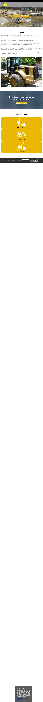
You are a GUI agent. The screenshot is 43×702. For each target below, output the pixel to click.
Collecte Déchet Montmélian (6, 301)
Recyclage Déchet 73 (31, 355)
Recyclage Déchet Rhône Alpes (7, 355)
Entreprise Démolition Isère (6, 572)
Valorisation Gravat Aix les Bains (21, 525)
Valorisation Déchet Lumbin (6, 387)
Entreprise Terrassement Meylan (7, 244)
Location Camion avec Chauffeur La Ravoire (9, 643)
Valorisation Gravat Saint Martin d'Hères (9, 500)
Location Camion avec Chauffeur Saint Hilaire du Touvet (11, 618)
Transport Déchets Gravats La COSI (26, 678)
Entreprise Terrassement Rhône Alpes (22, 269)
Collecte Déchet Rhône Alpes (26, 312)
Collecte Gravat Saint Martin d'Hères (20, 419)
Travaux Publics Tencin (5, 212)
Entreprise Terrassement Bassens (24, 251)
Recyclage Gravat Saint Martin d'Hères (21, 458)
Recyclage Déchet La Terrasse (21, 337)
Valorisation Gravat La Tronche (7, 504)
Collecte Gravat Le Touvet (32, 422)
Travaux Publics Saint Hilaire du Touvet (8, 209)
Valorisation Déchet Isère (20, 394)
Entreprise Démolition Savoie (6, 575)
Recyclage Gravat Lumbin (6, 468)
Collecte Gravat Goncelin (31, 408)
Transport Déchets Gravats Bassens (8, 671)
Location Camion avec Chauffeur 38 (8, 629)
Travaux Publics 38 (4, 216)
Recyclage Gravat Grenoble (33, 451)
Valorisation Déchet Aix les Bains (21, 401)
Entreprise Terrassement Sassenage (8, 237)
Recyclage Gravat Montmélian (7, 465)
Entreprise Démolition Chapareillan (23, 536)
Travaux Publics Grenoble (19, 191)
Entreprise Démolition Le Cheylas (32, 575)
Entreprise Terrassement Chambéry (8, 266)
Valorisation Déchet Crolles (6, 365)
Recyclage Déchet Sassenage (20, 330)
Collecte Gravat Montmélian (6, 426)
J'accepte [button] (19, 698)
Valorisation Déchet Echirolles (35, 369)
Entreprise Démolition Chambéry (34, 568)
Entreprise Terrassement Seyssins (8, 241)
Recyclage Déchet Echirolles (6, 330)
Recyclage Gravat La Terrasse (20, 461)
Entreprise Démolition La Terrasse (8, 554)
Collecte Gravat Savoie (5, 440)
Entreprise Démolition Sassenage (7, 543)
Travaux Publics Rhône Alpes (16, 216)
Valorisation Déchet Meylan (24, 376)
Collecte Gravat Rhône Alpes (26, 436)
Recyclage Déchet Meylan (36, 333)
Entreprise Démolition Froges (7, 561)
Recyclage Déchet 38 (30, 351)
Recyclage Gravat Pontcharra (6, 451)
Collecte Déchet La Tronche (6, 298)
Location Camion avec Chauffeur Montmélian (9, 611)
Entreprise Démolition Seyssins (7, 547)
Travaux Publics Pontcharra (29, 187)
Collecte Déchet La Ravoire (6, 322)
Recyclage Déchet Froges (33, 340)
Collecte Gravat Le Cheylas (26, 440)
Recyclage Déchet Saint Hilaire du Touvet (21, 344)
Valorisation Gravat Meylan (24, 500)
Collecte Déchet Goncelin (33, 283)
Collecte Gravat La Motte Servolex (21, 444)
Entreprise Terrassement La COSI (7, 262)
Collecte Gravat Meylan (33, 419)
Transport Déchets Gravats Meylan (29, 661)
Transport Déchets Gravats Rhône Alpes (9, 689)
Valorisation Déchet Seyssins (34, 372)
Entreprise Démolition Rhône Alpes (33, 572)
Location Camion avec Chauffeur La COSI (9, 621)
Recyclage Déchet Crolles (19, 322)
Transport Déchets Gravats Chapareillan (9, 650)
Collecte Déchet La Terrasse (19, 298)
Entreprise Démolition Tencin (20, 568)
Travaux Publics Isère (29, 212)
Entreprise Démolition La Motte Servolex (25, 579)
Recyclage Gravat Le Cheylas (6, 483)
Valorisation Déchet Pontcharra (33, 365)
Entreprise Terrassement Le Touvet (25, 248)
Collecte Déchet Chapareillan (19, 287)
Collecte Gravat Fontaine (30, 415)
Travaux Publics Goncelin (17, 187)
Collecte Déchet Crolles (22, 283)
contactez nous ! (21, 103)
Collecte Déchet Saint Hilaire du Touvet (19, 305)
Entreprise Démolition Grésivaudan (27, 565)
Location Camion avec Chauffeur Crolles (8, 586)
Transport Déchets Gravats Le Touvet (8, 668)
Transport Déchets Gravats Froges (24, 671)
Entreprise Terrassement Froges (7, 255)
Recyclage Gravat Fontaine (32, 454)
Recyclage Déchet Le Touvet (34, 337)
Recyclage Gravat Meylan (36, 458)
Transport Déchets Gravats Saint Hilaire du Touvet (27, 675)
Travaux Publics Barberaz (22, 223)
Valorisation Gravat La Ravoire (7, 532)
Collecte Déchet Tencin (17, 308)
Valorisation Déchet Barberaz (24, 404)
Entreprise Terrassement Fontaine (24, 237)
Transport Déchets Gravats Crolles (26, 643)
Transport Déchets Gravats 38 (22, 686)
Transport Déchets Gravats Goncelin (8, 646)
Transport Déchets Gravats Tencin (8, 682)
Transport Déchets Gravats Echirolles (8, 654)
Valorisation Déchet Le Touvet (36, 379)
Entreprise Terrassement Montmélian (8, 251)
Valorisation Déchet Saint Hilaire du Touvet (22, 387)
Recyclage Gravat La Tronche (6, 461)
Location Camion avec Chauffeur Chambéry (9, 625)
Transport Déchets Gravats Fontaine (8, 657)
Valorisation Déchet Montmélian (7, 383)
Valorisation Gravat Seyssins (33, 497)
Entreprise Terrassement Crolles (7, 226)
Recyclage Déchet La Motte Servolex (8, 362)
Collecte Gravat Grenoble (32, 411)
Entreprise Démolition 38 (19, 572)
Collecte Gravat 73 (15, 440)
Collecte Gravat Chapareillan (19, 411)
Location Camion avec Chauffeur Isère (27, 625)
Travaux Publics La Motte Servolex (8, 223)
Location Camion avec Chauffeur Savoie (8, 632)
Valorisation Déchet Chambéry (7, 394)
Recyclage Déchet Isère (19, 351)
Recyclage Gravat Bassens (20, 465)
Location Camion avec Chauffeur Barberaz (31, 639)
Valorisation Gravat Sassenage (7, 497)
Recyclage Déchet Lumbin (6, 344)
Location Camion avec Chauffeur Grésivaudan (33, 618)
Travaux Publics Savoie (28, 216)
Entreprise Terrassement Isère (23, 266)
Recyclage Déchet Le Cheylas (6, 358)
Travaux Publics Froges (17, 205)
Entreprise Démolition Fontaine (22, 543)
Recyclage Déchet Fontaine (33, 330)
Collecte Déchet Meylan (34, 294)
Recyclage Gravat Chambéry (6, 476)
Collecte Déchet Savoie (5, 315)
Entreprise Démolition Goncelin (34, 532)
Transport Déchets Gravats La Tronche (8, 664)
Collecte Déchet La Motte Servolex (21, 319)
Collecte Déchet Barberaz (35, 319)
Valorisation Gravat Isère (19, 518)
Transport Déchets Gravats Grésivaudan (9, 678)
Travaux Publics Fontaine (18, 194)
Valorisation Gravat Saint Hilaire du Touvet (22, 511)
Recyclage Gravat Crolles (18, 447)
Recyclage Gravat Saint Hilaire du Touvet (21, 468)
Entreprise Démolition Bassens (22, 557)
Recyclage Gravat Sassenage (19, 454)
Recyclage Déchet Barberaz (23, 362)
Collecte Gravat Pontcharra (6, 411)
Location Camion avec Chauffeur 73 (25, 632)
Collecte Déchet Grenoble (32, 287)
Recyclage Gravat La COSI (20, 472)
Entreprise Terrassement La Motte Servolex (9, 280)
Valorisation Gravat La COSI (21, 515)
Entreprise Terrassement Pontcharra (8, 230)
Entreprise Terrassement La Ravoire (8, 283)
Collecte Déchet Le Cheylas (27, 315)
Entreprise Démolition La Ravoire (22, 582)
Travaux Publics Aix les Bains (28, 219)
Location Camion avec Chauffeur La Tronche (27, 604)
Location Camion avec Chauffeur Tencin (26, 621)
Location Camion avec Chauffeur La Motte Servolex (11, 639)
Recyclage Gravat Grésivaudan (7, 472)
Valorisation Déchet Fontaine (20, 372)
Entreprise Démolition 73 (19, 575)
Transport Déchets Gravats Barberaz (8, 700)
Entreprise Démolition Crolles (20, 532)
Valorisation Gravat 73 (32, 522)
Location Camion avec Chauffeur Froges (8, 614)
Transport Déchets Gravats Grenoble (26, 650)
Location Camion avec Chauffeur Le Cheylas (9, 636)
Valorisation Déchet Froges (34, 383)
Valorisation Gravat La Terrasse (21, 504)
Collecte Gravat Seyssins (6, 419)
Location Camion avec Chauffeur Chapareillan (28, 589)
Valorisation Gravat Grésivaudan (7, 515)
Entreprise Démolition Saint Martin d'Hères (23, 547)
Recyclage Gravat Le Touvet (34, 461)
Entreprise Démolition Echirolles (22, 540)
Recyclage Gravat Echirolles (6, 454)
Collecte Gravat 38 (15, 436)
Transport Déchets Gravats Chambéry (24, 682)
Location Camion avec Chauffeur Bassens (28, 611)
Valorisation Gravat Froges (33, 508)
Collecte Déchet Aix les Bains (6, 319)
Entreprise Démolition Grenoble (7, 540)
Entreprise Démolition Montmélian (7, 557)
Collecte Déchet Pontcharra (6, 287)
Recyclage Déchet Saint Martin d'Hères (21, 333)
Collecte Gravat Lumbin (5, 429)
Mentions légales (12, 160)
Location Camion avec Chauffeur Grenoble (9, 593)
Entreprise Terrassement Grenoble (8, 234)
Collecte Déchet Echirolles (6, 290)
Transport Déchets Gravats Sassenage (25, 654)
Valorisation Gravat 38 (31, 518)
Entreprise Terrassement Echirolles (24, 234)
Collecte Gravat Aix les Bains (6, 444)
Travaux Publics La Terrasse (6, 201)
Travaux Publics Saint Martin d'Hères (8, 198)
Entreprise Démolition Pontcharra (7, 536)
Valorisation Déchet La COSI (21, 390)
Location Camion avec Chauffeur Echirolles (27, 593)
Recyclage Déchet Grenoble (34, 326)
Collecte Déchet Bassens (19, 301)
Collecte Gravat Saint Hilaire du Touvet (19, 429)
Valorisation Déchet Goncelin (19, 365)
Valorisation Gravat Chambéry (7, 518)
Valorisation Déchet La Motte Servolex (8, 404)
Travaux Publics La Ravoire (34, 223)
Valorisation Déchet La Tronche (7, 379)
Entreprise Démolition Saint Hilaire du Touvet (10, 565)
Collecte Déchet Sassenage (18, 290)
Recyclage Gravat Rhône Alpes (7, 479)
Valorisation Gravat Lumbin (6, 511)
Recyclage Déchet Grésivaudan (7, 347)
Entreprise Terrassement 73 (21, 273)
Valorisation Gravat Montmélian (7, 508)
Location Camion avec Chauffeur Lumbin (26, 614)
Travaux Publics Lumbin (28, 205)
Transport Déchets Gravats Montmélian (26, 668)
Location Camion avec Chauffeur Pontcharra (9, 589)
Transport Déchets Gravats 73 (7, 693)
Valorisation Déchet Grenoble (21, 369)
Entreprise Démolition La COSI (7, 568)
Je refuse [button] (25, 698)
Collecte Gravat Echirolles (6, 415)
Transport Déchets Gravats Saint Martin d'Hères (10, 661)
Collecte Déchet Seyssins (6, 294)
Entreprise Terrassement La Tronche (23, 244)
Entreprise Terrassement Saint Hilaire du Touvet (10, 258)
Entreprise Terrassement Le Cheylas (8, 276)
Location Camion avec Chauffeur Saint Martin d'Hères (29, 600)
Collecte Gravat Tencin (17, 433)
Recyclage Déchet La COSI (20, 347)
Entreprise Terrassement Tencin (23, 262)
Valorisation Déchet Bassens (21, 383)
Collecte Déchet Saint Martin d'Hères (20, 294)
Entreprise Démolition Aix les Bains (8, 579)
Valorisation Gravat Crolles (6, 490)
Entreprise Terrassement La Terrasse (8, 248)
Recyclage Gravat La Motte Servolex (8, 486)
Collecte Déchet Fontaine (31, 290)
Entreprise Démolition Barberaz (7, 582)
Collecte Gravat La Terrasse (19, 422)
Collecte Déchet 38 (15, 312)
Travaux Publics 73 (4, 219)
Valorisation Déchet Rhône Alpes (7, 397)
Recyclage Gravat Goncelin (30, 447)
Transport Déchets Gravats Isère (7, 686)
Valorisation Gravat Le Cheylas (7, 525)
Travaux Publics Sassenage (6, 194)
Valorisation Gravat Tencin (34, 515)
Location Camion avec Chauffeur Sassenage (9, 597)
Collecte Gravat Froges (30, 426)
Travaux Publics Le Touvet (19, 201)
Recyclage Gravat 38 (30, 476)
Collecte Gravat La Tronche (6, 422)
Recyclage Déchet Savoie (20, 355)
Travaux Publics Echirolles (31, 191)
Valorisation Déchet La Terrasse (21, 379)
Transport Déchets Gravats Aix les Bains (9, 696)
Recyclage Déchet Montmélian (7, 340)
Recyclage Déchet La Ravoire (36, 362)
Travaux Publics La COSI (36, 209)
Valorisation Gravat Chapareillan (7, 493)
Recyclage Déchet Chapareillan (21, 326)
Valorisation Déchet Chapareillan (7, 369)
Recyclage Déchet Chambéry (6, 351)
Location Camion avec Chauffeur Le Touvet (28, 607)
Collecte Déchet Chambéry (29, 308)
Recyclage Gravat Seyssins (6, 458)
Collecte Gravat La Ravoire (6, 447)
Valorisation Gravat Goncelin (19, 490)
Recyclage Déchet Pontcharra (7, 326)
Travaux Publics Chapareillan (6, 191)
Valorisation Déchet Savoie (21, 397)
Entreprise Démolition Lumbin (20, 561)
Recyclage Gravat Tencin (32, 472)
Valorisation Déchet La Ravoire (7, 408)
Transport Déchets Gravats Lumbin (8, 675)
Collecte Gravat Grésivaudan (34, 429)
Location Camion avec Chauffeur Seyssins (9, 600)
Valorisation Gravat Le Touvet (35, 504)
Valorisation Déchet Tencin (34, 390)
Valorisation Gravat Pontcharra (32, 490)
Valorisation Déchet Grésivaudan (7, 390)
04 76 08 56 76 (16, 0)
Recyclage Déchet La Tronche (7, 337)
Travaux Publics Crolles (5, 187)
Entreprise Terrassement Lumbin (22, 255)
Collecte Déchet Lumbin (5, 305)
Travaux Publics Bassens (6, 205)
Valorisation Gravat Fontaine (20, 497)
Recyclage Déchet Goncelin (31, 322)
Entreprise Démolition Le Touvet (23, 554)
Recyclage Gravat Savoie (20, 479)
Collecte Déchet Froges (30, 301)
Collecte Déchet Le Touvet (32, 298)
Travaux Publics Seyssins (30, 194)
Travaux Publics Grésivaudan (23, 209)
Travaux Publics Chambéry (17, 212)
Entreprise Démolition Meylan (7, 550)
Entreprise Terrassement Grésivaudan (29, 258)
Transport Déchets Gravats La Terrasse (26, 664)
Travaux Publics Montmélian (32, 201)
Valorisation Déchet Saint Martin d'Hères (9, 376)
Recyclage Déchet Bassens (20, 340)
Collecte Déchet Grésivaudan (35, 305)
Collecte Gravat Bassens (18, 426)
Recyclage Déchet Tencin (32, 347)
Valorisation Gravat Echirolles (34, 493)
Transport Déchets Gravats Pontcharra (25, 646)
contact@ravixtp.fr (26, 0)
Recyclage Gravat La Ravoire (35, 486)
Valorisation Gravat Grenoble (21, 493)
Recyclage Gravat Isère (18, 476)
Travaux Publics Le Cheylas (16, 219)
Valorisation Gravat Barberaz (23, 529)
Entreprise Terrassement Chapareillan (25, 230)
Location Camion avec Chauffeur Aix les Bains (28, 636)
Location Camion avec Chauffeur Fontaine (28, 597)
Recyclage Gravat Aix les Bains (20, 483)
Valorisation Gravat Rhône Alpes (7, 522)
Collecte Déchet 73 (16, 315)
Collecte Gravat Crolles (19, 408)
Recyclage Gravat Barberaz (22, 486)
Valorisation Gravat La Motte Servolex (8, 529)
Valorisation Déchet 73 (32, 397)
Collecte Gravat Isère (5, 436)
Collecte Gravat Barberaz (35, 444)
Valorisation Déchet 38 (31, 394)
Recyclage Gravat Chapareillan (20, 451)
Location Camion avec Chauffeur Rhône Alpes (25, 629)
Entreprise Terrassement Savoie (7, 273)
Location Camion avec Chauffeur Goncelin (26, 586)
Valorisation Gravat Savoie (21, 522)
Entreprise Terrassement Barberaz (27, 280)
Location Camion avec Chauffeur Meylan (8, 604)
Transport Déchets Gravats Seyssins (25, 657)
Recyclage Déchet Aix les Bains (21, 358)
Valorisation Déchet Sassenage (7, 372)
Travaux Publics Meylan (22, 198)
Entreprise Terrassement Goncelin (23, 226)
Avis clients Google (25, 15)
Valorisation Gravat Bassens (20, 508)
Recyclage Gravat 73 (31, 479)
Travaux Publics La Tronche (34, 198)
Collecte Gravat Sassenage (18, 415)
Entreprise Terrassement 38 (6, 269)
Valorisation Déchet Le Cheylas (7, 401)
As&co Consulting (19, 160)
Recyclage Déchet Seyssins (6, 333)
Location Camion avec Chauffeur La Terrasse (9, 607)
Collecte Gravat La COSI (5, 433)
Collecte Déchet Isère (5, 312)
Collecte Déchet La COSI (5, 308)
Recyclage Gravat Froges (32, 465)
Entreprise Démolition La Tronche (21, 550)
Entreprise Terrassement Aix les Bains (25, 276)
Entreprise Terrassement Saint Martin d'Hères (26, 241)
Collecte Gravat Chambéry (28, 433)
